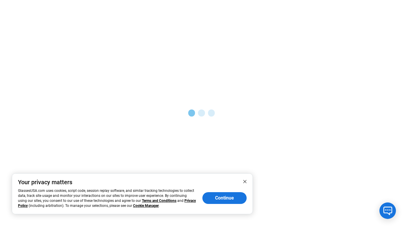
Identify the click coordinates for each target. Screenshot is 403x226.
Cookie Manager (146, 206)
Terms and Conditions (159, 201)
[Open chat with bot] (387, 210)
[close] (245, 181)
